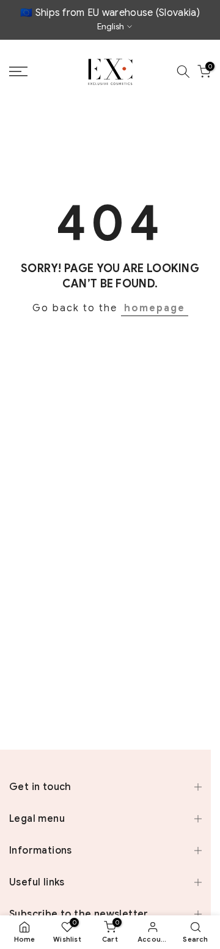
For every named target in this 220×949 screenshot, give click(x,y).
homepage (154, 308)
